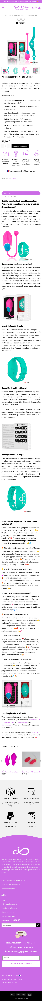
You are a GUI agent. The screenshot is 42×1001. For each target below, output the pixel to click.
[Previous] (5, 45)
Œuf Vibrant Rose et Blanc (10, 772)
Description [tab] (7, 193)
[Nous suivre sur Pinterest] (19, 920)
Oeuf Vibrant (32, 16)
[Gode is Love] (21, 7)
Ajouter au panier (20, 146)
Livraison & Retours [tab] (10, 196)
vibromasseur (7, 725)
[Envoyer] (38, 925)
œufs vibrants (23, 722)
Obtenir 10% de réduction (21, 964)
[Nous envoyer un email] (16, 920)
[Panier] (39, 7)
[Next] (37, 45)
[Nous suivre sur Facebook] (11, 920)
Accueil (8, 16)
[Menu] (3, 7)
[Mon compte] (33, 7)
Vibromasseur (19, 16)
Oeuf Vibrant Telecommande (31, 772)
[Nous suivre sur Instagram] (35, 7)
